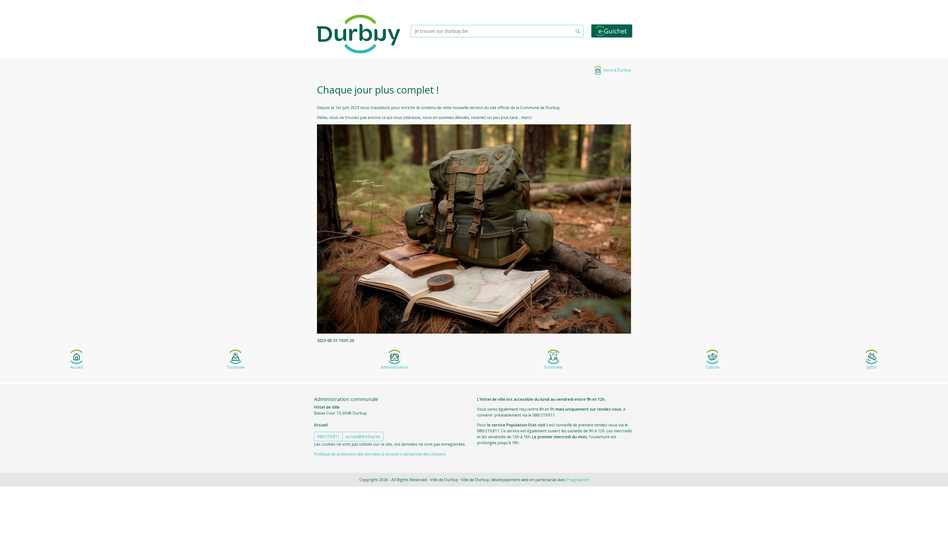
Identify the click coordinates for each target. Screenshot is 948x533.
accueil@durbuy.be (363, 436)
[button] (577, 31)
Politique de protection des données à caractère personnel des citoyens (380, 454)
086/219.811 (328, 436)
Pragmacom (578, 479)
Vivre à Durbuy (616, 70)
